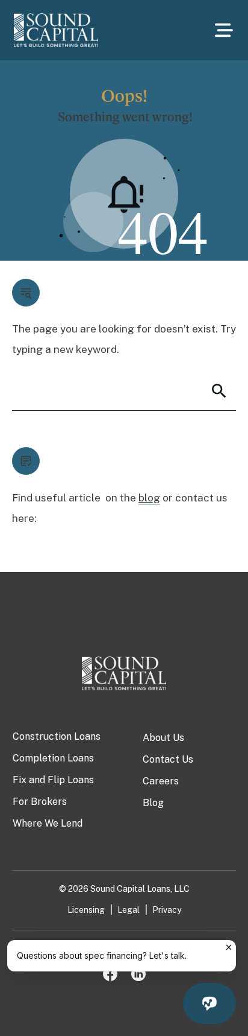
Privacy (166, 910)
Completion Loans (53, 758)
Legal (128, 910)
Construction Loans (57, 736)
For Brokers (40, 801)
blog (149, 498)
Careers (161, 781)
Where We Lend (47, 823)
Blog (153, 803)
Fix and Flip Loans (53, 780)
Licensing (86, 910)
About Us (163, 737)
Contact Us (168, 759)
